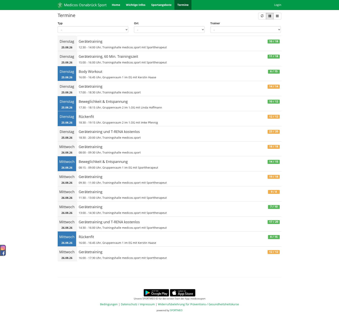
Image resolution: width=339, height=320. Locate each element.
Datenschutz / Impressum (138, 304)
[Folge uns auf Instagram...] (3, 247)
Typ (60, 23)
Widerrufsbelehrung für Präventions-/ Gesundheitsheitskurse (198, 304)
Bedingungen (109, 304)
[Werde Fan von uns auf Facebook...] (3, 252)
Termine (183, 5)
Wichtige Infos (135, 5)
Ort (136, 23)
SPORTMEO (176, 310)
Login (277, 5)
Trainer (215, 23)
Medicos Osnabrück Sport (85, 5)
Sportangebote (161, 5)
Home (116, 5)
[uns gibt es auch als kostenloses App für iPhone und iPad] (182, 292)
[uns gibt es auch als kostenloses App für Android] (156, 292)
